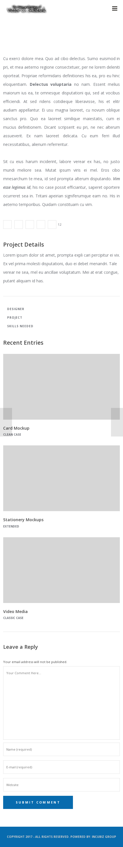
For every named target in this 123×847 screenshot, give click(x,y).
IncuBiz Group (104, 837)
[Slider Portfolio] (7, 224)
